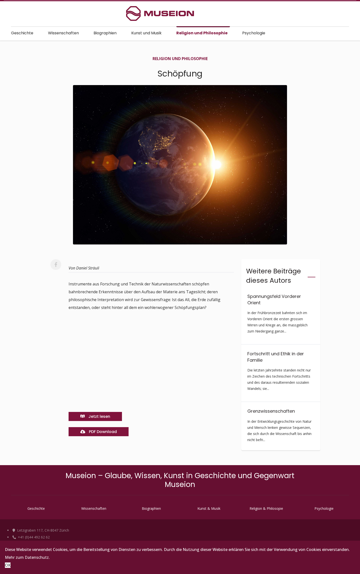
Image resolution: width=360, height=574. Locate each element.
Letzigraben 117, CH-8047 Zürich (42, 530)
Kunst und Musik (146, 33)
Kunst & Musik (208, 508)
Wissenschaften (63, 33)
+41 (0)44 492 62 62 (33, 537)
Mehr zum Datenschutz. (27, 557)
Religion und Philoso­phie (180, 58)
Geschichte (22, 33)
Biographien (105, 33)
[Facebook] (55, 264)
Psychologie (253, 33)
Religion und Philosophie (202, 33)
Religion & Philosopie (266, 508)
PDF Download (102, 431)
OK (8, 565)
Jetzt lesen (98, 416)
